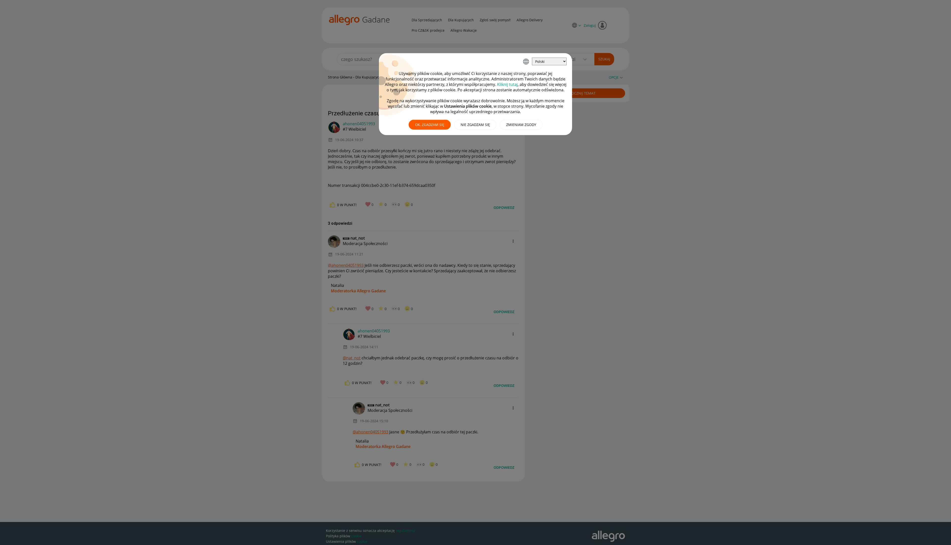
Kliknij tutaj (507, 84)
